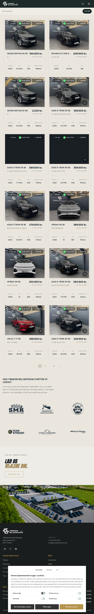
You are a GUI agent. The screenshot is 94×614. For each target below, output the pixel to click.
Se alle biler (52, 560)
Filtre (87, 11)
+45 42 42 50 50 (54, 540)
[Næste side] (59, 366)
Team (5, 576)
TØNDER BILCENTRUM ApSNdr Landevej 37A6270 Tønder (12, 540)
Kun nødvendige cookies (22, 607)
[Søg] (82, 3)
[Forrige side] (34, 366)
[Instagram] (10, 549)
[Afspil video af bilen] (84, 102)
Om (57, 570)
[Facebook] (5, 549)
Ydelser (5, 560)
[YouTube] (16, 549)
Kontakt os (14, 474)
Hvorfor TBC (7, 568)
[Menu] (89, 3)
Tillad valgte (47, 607)
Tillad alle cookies (71, 607)
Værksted (6, 564)
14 (54, 366)
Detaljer (49, 570)
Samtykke (39, 570)
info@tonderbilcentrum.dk (57, 543)
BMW (50, 564)
